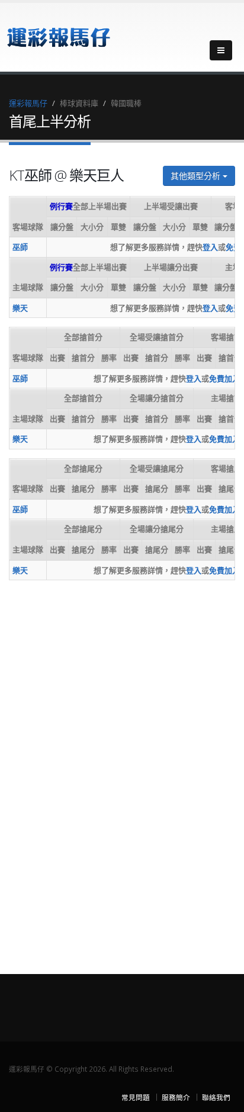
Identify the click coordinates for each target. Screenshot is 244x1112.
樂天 (20, 308)
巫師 (20, 247)
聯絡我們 (216, 1097)
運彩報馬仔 (28, 103)
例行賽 (61, 206)
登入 (210, 247)
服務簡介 (176, 1097)
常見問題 (135, 1097)
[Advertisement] (56, 766)
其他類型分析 (197, 175)
